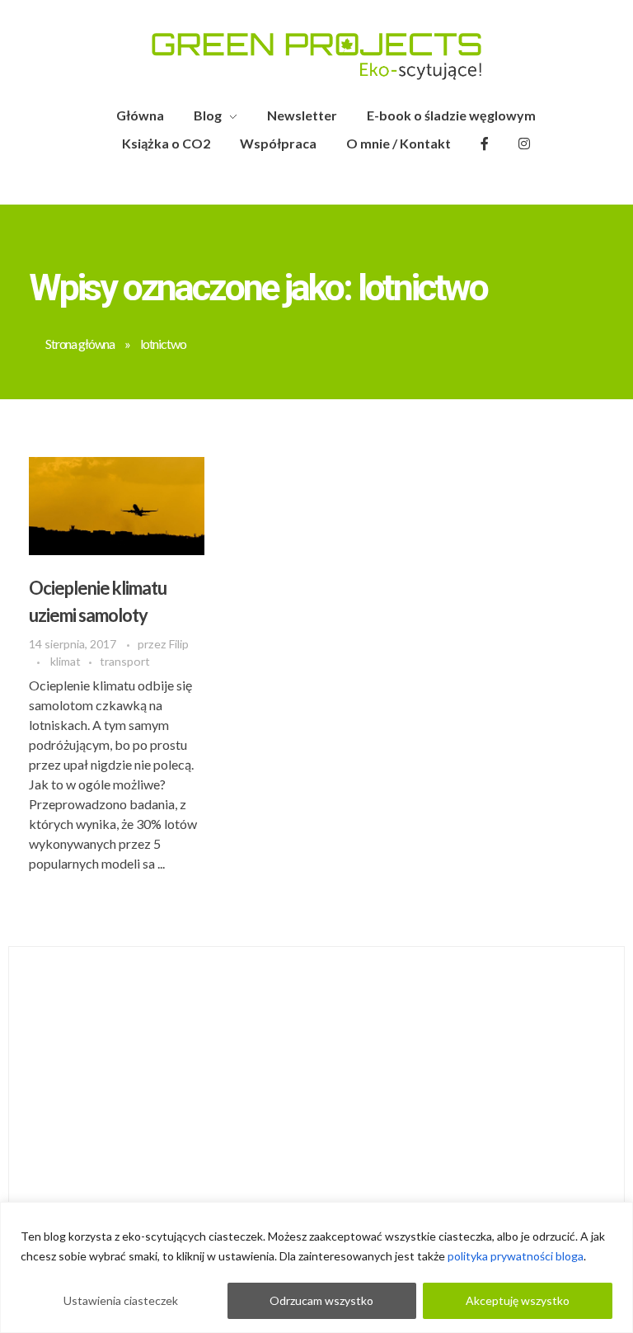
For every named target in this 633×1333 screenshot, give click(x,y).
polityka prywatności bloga (516, 1256)
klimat (65, 661)
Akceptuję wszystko (518, 1300)
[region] (316, 1267)
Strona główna (80, 343)
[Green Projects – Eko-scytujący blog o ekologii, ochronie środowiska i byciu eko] (316, 56)
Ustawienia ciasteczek (120, 1300)
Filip (179, 644)
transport (125, 661)
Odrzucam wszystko (321, 1300)
